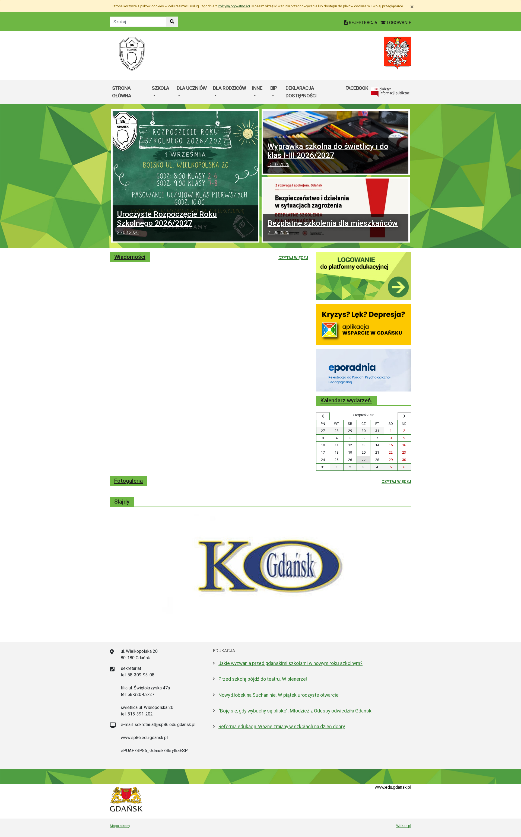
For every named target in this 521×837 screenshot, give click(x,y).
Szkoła (160, 88)
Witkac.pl (403, 825)
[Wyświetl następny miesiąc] (404, 416)
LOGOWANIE (398, 22)
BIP (273, 88)
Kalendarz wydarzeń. (346, 400)
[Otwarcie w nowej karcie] (363, 275)
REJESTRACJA (363, 22)
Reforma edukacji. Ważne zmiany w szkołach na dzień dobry (281, 726)
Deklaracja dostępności (300, 91)
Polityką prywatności (234, 6)
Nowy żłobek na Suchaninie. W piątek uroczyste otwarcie (278, 695)
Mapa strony (120, 825)
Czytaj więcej (293, 257)
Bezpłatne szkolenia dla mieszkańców (333, 227)
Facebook (356, 88)
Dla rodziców (229, 88)
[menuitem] (162, 91)
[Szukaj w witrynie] (172, 22)
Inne (257, 88)
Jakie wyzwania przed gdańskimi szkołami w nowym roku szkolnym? (290, 663)
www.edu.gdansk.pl (393, 787)
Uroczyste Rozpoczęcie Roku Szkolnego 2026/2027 (167, 222)
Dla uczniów (192, 88)
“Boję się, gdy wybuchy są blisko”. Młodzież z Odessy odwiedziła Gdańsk (294, 711)
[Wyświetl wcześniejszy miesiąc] (323, 416)
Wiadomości (129, 257)
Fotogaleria (128, 481)
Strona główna (121, 91)
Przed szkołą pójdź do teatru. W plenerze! (262, 679)
